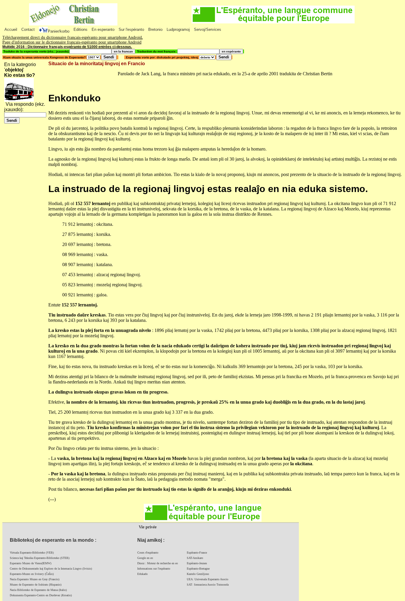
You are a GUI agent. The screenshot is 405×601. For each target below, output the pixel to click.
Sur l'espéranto (131, 29)
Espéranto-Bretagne (198, 568)
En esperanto (103, 29)
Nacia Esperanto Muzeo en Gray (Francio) (34, 579)
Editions (80, 29)
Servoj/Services (207, 29)
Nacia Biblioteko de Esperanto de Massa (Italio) (38, 590)
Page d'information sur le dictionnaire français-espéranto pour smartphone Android (71, 42)
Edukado (142, 574)
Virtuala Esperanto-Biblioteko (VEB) (32, 552)
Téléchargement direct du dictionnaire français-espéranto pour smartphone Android (72, 37)
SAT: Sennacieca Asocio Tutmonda (208, 584)
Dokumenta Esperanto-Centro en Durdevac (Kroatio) (41, 595)
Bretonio (155, 29)
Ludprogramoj (178, 29)
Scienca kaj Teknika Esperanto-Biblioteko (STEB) (39, 558)
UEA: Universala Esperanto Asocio (207, 579)
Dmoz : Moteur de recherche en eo (157, 563)
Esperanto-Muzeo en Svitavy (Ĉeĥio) (32, 574)
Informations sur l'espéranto (153, 568)
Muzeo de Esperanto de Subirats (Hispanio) (35, 584)
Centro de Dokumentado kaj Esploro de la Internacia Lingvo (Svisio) (51, 568)
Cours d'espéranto (147, 552)
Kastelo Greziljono (198, 574)
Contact (28, 29)
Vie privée (148, 527)
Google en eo (145, 558)
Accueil (10, 29)
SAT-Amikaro (195, 558)
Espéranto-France (197, 552)
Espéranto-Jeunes (197, 563)
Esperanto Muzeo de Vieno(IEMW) (30, 563)
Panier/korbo (58, 31)
